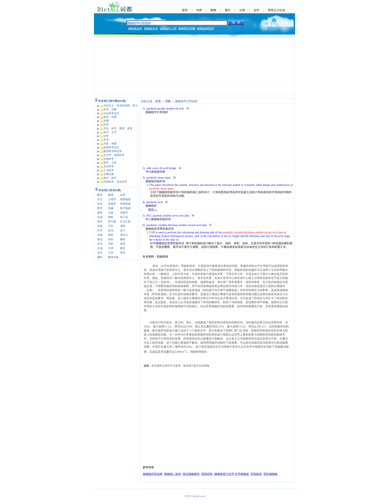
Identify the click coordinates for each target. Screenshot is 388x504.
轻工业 (124, 217)
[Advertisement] (194, 66)
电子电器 (125, 208)
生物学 (112, 203)
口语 (110, 252)
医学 (99, 208)
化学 (122, 194)
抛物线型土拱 (168, 28)
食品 (99, 239)
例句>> (152, 209)
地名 (110, 239)
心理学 (112, 199)
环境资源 (125, 203)
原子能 (112, 221)
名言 (99, 252)
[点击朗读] (188, 108)
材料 (110, 217)
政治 (110, 230)
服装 (122, 239)
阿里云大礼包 (276, 10)
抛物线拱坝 (151, 28)
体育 (122, 243)
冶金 (110, 212)
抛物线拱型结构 (152, 474)
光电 (99, 225)
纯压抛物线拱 (191, 474)
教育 (122, 248)
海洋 (99, 221)
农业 (99, 203)
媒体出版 (113, 257)
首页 (185, 10)
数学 (99, 194)
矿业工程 (125, 221)
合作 (256, 10)
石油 (99, 217)
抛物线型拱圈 (186, 28)
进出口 (124, 234)
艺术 (99, 230)
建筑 (99, 212)
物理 (110, 194)
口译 (110, 248)
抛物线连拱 (135, 28)
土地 (99, 248)
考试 (122, 252)
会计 (122, 230)
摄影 (99, 257)
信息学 (124, 212)
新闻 (213, 10)
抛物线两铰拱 (205, 28)
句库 (199, 10)
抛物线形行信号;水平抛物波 (231, 474)
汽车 (110, 225)
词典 (168, 101)
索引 (228, 10)
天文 (99, 199)
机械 (110, 208)
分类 (242, 10)
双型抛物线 (271, 474)
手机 (110, 243)
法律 (99, 234)
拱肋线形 (256, 474)
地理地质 (125, 199)
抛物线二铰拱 (172, 474)
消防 (122, 225)
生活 (99, 243)
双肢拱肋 (207, 474)
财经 (110, 234)
